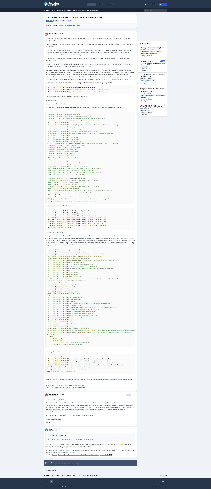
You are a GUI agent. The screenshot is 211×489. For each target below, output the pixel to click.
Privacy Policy (62, 486)
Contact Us (70, 486)
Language (47, 486)
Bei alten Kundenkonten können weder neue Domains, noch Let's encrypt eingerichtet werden (152, 90)
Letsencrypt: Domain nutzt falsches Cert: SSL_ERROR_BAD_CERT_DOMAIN (152, 106)
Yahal (141, 93)
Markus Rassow (52, 25)
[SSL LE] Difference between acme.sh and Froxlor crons (151, 75)
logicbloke (142, 78)
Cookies (77, 486)
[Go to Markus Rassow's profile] (46, 25)
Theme (54, 486)
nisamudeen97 (143, 49)
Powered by (159, 486)
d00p (50, 429)
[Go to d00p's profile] (46, 429)
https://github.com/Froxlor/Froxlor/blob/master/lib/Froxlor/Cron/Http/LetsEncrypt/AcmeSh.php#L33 (82, 455)
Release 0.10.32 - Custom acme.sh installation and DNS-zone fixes (152, 62)
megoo (141, 108)
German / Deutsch (74, 25)
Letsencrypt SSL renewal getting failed (152, 48)
